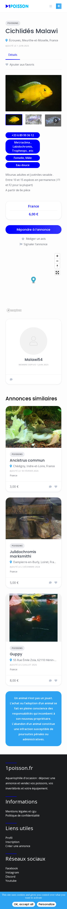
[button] (33, 280)
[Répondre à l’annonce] (50, 487)
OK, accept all (23, 904)
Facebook (11, 868)
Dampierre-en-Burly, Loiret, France (35, 562)
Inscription (12, 842)
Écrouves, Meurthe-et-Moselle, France (33, 40)
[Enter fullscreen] (57, 272)
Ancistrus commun (27, 460)
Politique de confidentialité (22, 815)
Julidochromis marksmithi (23, 554)
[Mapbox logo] (14, 310)
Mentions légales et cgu (20, 811)
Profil (8, 838)
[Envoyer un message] (11, 379)
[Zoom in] (57, 255)
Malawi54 (34, 359)
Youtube (10, 881)
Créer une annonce (17, 846)
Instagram (12, 872)
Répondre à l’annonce (33, 229)
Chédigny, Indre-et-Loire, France (34, 466)
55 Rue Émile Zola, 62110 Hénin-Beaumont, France (35, 660)
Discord (10, 876)
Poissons (13, 23)
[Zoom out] (57, 260)
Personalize (46, 904)
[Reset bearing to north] (57, 265)
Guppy (16, 654)
